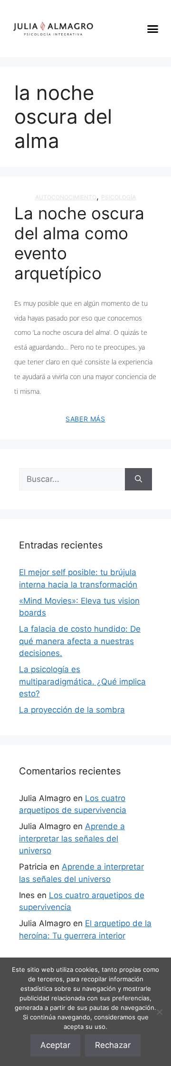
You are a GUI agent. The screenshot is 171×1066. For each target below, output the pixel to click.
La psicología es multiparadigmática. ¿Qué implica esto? (82, 681)
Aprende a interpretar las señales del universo (72, 838)
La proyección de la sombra (72, 709)
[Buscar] (138, 479)
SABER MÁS (85, 419)
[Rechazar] (159, 1012)
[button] (153, 29)
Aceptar (55, 1045)
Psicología (118, 197)
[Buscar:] (72, 479)
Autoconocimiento (65, 197)
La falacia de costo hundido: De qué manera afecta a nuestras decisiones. (80, 641)
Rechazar (113, 1045)
